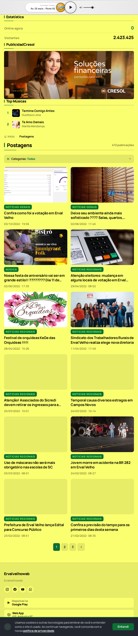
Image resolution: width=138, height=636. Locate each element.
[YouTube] (23, 589)
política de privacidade (38, 631)
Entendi (123, 627)
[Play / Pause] (70, 7)
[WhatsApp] (30, 589)
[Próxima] (81, 547)
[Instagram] (7, 589)
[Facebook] (15, 589)
